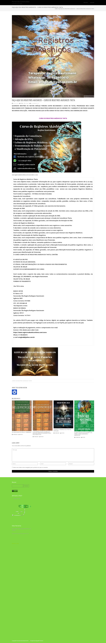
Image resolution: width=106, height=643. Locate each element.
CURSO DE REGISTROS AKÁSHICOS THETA (22, 380)
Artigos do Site (16, 498)
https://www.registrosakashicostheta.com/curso (30, 332)
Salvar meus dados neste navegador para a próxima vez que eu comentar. (30, 467)
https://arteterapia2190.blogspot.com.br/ (20, 533)
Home (56, 8)
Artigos (27, 103)
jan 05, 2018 (15, 103)
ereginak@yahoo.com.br (26, 337)
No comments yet (35, 103)
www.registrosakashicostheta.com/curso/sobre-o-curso (25, 175)
